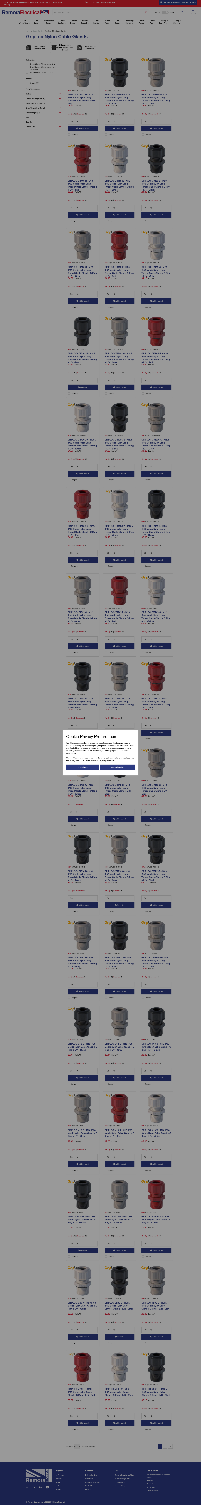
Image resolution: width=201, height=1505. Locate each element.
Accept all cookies (117, 767)
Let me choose (82, 767)
